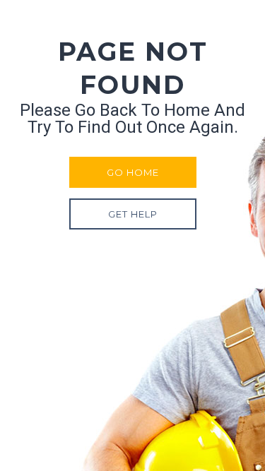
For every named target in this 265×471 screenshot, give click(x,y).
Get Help (133, 214)
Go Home (133, 172)
